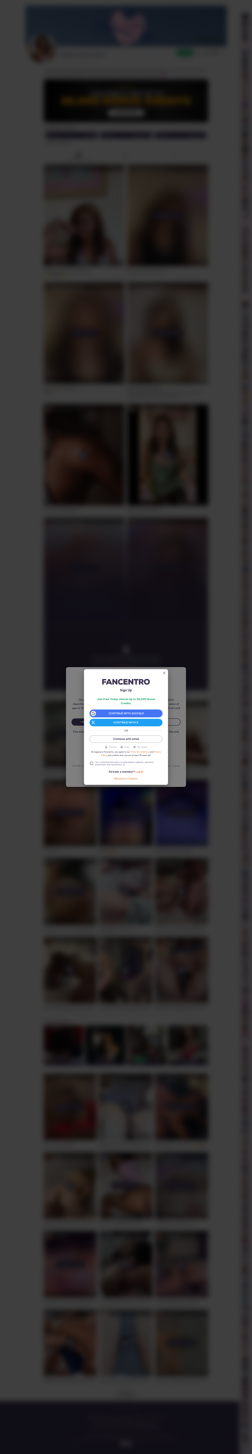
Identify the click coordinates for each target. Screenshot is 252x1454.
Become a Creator (126, 778)
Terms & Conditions (139, 752)
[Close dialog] (164, 673)
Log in (139, 771)
